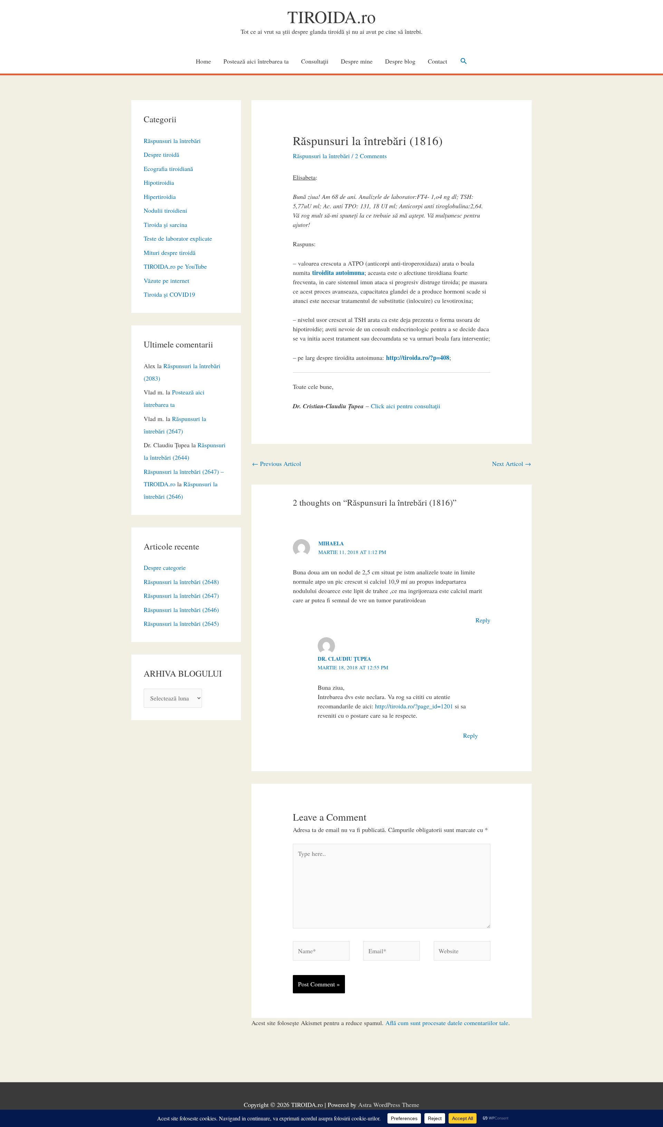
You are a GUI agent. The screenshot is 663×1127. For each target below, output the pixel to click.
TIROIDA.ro (331, 16)
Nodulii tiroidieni (165, 210)
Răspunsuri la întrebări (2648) (181, 581)
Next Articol (511, 463)
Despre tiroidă (161, 154)
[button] (464, 61)
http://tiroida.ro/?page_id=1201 (414, 706)
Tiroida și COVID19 (169, 294)
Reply (482, 620)
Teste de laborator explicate (178, 238)
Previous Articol (276, 463)
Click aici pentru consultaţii (405, 406)
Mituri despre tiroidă (169, 252)
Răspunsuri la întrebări (172, 140)
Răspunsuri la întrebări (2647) (181, 595)
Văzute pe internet (166, 280)
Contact (437, 61)
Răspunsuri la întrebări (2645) (181, 623)
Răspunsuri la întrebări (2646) (181, 609)
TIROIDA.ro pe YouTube (175, 266)
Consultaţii (314, 61)
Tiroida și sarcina (165, 224)
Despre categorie (165, 567)
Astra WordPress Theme (388, 1104)
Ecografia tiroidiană (168, 168)
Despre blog (400, 61)
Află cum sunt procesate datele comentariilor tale (446, 1023)
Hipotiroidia (159, 182)
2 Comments (371, 156)
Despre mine (357, 61)
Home (203, 61)
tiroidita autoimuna (338, 272)
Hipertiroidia (160, 196)
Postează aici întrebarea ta (256, 61)
